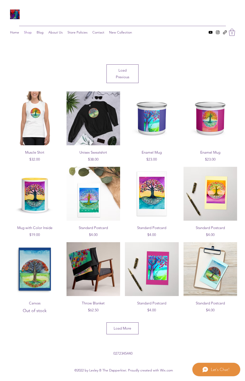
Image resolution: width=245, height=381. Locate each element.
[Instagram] (217, 32)
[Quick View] (35, 118)
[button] (232, 32)
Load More (122, 328)
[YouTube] (210, 32)
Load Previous (122, 73)
